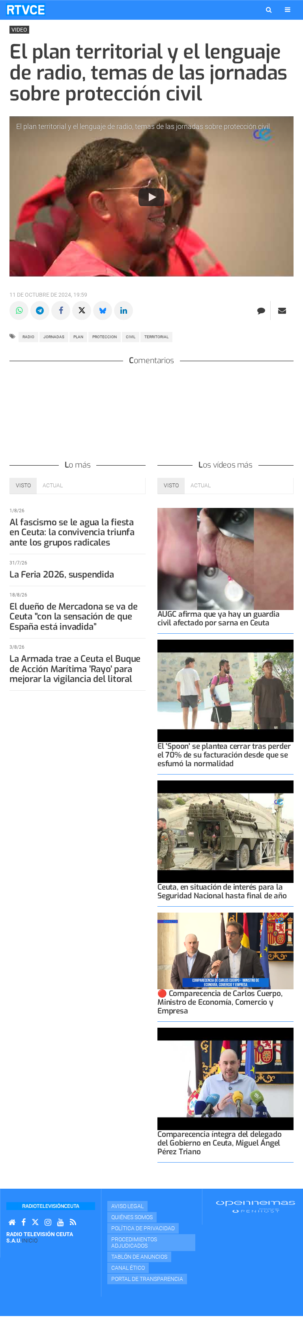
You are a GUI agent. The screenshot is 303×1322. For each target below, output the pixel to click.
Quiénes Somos (132, 1217)
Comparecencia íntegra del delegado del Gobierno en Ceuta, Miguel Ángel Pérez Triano (219, 1143)
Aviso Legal (127, 1206)
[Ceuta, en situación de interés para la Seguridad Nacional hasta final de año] (225, 831)
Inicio (29, 1240)
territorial (156, 337)
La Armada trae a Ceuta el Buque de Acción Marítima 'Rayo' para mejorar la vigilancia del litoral (74, 669)
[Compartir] (18, 310)
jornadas (53, 337)
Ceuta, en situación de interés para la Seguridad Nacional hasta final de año (222, 891)
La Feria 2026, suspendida (61, 574)
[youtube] (60, 1222)
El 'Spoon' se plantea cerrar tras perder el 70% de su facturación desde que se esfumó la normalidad (223, 755)
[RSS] (73, 1222)
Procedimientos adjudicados (134, 1242)
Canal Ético (128, 1268)
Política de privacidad (143, 1228)
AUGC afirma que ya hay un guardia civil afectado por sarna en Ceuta (218, 618)
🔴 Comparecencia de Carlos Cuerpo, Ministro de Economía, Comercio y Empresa (219, 1002)
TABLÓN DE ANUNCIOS (139, 1257)
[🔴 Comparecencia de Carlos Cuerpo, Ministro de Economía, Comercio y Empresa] (225, 951)
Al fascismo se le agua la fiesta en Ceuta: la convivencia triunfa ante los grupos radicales (72, 533)
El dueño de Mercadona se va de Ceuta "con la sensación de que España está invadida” (73, 617)
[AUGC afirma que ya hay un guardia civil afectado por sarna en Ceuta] (225, 559)
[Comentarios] (261, 310)
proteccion (104, 337)
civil (130, 337)
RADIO (28, 337)
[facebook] (23, 1222)
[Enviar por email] (282, 310)
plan (78, 337)
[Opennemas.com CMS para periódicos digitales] (255, 1206)
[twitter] (35, 1222)
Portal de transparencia (147, 1279)
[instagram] (48, 1222)
